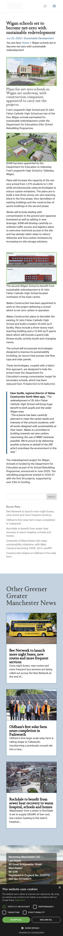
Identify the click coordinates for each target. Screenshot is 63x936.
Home (25, 43)
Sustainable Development (39, 38)
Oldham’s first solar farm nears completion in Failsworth (28, 731)
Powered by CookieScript (31, 933)
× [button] (59, 887)
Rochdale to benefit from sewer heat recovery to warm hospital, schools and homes (28, 532)
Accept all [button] (16, 919)
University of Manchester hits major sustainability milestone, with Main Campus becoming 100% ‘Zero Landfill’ (29, 545)
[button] (31, 928)
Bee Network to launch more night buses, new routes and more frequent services (28, 656)
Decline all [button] (46, 919)
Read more (20, 900)
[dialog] (31, 910)
